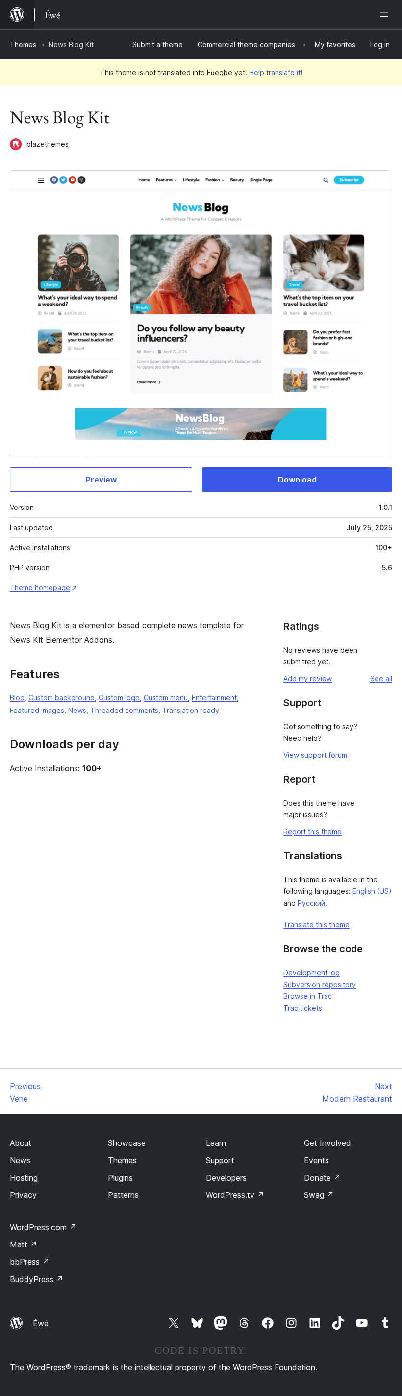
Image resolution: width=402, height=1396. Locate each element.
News (77, 710)
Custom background (61, 697)
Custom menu (166, 697)
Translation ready (190, 710)
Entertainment (214, 697)
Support (220, 1160)
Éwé (41, 1323)
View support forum (315, 755)
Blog (17, 697)
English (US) (372, 891)
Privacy (23, 1195)
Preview (101, 479)
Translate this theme (316, 924)
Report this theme (312, 831)
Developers (226, 1178)
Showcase (127, 1143)
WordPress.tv (235, 1195)
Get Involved (327, 1143)
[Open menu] (386, 14)
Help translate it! (275, 72)
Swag (319, 1195)
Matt (23, 1244)
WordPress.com (43, 1227)
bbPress (30, 1262)
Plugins (120, 1178)
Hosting (24, 1178)
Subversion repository (319, 984)
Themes (23, 44)
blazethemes (47, 144)
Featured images (37, 710)
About (20, 1143)
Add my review (307, 678)
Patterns (123, 1195)
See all (381, 678)
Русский (311, 903)
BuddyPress (36, 1279)
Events (316, 1160)
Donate (322, 1178)
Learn (216, 1143)
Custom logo (119, 697)
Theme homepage (40, 588)
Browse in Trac (307, 996)
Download (297, 479)
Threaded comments (124, 710)
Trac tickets (302, 1008)
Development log (311, 972)
